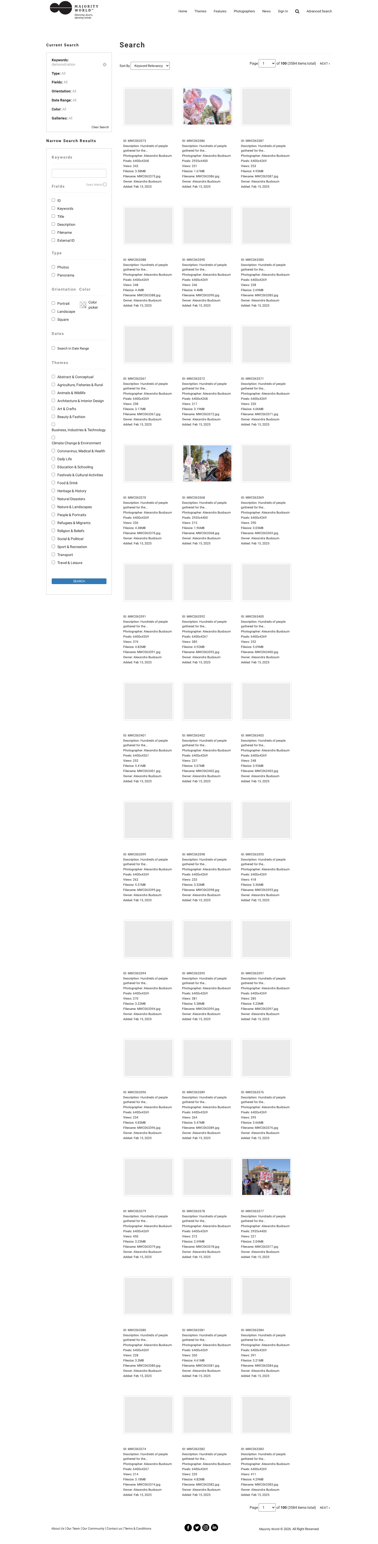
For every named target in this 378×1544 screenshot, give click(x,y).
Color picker (92, 304)
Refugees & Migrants (74, 523)
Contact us (114, 1528)
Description (66, 224)
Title (60, 216)
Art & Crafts (66, 409)
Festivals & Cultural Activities (80, 475)
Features (220, 11)
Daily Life (64, 459)
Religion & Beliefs (70, 531)
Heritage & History (71, 491)
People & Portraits (71, 515)
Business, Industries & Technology (79, 430)
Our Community (93, 1528)
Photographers (244, 11)
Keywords (65, 208)
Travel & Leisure (69, 563)
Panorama (65, 275)
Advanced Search (319, 11)
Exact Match (94, 184)
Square (63, 319)
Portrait (63, 303)
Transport (65, 555)
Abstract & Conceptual (75, 377)
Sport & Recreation (72, 547)
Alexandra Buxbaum (147, 181)
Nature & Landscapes (74, 507)
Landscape (66, 311)
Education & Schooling (75, 467)
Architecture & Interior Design (80, 401)
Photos (63, 267)
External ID (66, 240)
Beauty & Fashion (71, 417)
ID (59, 200)
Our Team (73, 1528)
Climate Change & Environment (76, 443)
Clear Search (100, 127)
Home (182, 11)
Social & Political (70, 539)
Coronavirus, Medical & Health (81, 451)
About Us (57, 1528)
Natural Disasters (71, 499)
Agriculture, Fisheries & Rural (80, 385)
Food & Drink (67, 483)
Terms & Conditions (137, 1528)
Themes (200, 11)
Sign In (283, 11)
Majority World (269, 1529)
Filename (64, 232)
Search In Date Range (73, 348)
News (266, 11)
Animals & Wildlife (71, 393)
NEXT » (325, 63)
